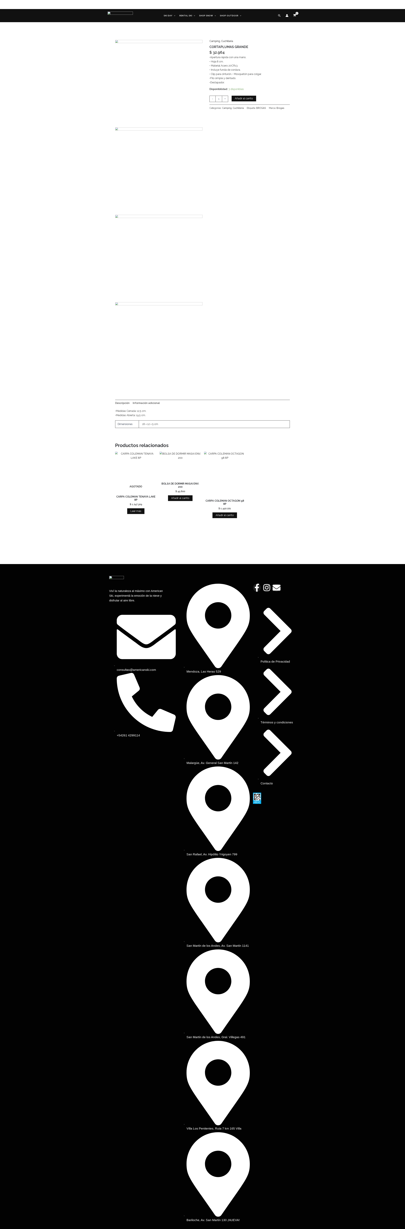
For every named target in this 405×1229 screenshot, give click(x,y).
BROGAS (261, 108)
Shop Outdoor (229, 15)
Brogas (280, 108)
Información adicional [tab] (146, 403)
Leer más (135, 511)
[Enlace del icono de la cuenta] (287, 15)
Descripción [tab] (122, 403)
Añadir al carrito (244, 98)
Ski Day (168, 15)
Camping (214, 41)
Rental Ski (185, 15)
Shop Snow (206, 15)
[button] (173, 15)
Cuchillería (227, 41)
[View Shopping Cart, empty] (294, 15)
